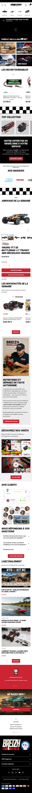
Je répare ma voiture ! (11, 421)
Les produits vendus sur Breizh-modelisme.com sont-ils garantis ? (14, 543)
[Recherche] (5, 5)
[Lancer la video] (16, 447)
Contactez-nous (8, 549)
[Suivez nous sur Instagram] (12, 772)
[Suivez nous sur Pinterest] (16, 772)
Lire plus (4, 594)
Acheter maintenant (16, 275)
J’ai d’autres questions (16, 556)
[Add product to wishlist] (13, 75)
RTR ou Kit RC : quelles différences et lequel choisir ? (15, 591)
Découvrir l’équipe (16, 158)
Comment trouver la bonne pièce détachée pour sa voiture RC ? (15, 652)
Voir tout (16, 332)
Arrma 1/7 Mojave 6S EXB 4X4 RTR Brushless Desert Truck (12, 318)
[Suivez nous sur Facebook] (9, 772)
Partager (4, 279)
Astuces (4, 648)
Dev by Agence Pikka (24, 779)
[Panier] (29, 5)
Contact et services (8, 754)
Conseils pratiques (8, 764)
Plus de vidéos (16, 477)
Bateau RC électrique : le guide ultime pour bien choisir (14, 621)
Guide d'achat (5, 618)
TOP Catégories (6, 759)
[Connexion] (26, 5)
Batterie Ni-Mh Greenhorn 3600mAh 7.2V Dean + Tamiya (12, 96)
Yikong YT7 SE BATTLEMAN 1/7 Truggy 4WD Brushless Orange (16, 250)
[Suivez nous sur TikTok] (23, 772)
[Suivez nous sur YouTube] (19, 772)
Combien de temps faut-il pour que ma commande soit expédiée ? (14, 537)
